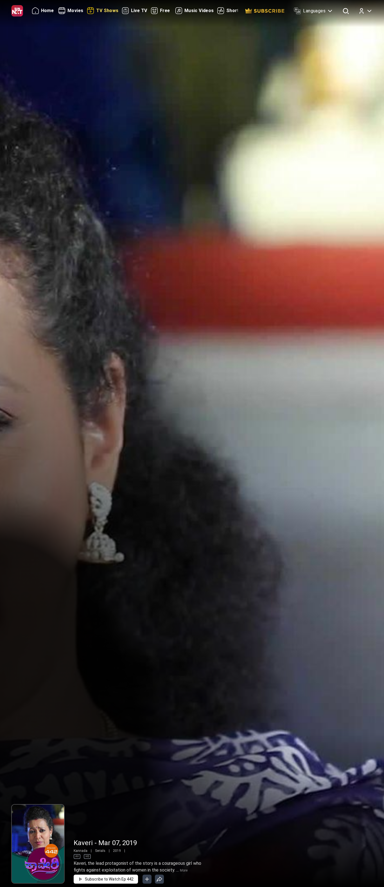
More (184, 870)
